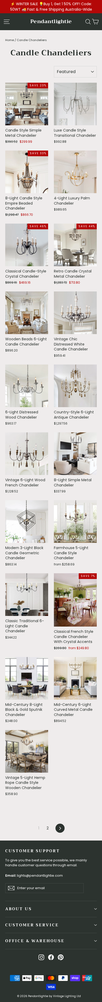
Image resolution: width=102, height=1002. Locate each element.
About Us (18, 909)
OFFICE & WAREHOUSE (35, 941)
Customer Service (32, 925)
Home (9, 40)
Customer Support (32, 851)
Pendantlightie (51, 21)
